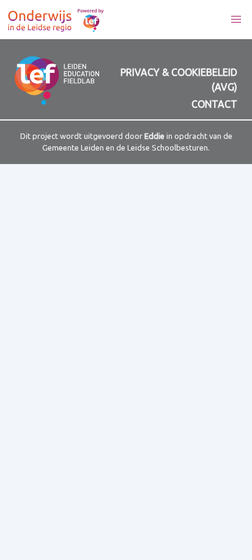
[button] (236, 19)
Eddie (154, 136)
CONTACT (214, 104)
